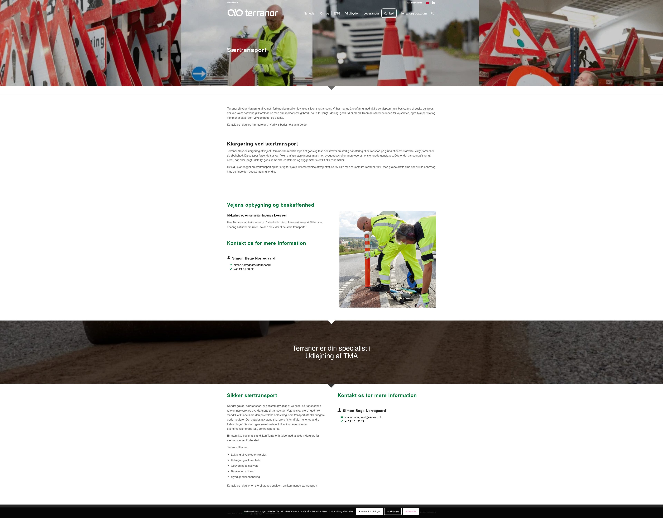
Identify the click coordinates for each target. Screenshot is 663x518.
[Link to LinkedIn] (433, 2)
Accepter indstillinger (370, 511)
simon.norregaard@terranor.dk (252, 265)
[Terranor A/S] (253, 16)
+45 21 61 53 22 (244, 269)
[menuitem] (414, 3)
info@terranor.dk (414, 2)
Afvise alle (410, 511)
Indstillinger (393, 511)
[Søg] (432, 13)
